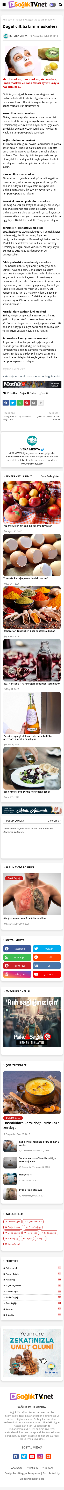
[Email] (34, 403)
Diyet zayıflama (34, 1221)
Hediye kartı (25, 1174)
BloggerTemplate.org (32, 1478)
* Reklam (47, 1468)
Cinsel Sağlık (14, 1221)
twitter (49, 948)
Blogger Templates (29, 1473)
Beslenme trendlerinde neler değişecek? (26, 791)
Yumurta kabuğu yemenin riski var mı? (25, 578)
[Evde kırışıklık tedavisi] (10, 1194)
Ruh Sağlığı (13, 1238)
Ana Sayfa (8, 19)
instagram (19, 974)
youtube (49, 974)
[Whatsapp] (20, 403)
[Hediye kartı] (10, 1179)
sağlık (42, 1238)
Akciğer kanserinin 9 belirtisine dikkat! (25, 918)
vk (49, 965)
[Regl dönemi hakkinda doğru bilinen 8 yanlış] (10, 1146)
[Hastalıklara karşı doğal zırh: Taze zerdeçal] (32, 1092)
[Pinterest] (27, 403)
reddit (49, 957)
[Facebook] (6, 403)
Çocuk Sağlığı (14, 1244)
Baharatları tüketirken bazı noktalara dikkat (29, 630)
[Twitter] (13, 403)
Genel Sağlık (14, 1232)
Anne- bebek (33, 1273)
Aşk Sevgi (33, 1279)
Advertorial (33, 1267)
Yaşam (28, 1238)
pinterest (20, 965)
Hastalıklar (32, 1232)
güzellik (20, 19)
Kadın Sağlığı (50, 1232)
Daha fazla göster (50, 476)
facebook (20, 948)
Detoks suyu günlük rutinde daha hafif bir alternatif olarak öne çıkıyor (27, 737)
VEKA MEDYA (30, 449)
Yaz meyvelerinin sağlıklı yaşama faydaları (27, 525)
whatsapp (19, 957)
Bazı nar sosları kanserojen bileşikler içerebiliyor (31, 683)
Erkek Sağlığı (35, 1227)
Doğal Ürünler (28, 393)
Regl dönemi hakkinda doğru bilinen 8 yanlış (39, 1143)
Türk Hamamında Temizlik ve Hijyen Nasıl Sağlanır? (38, 1160)
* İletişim (32, 1468)
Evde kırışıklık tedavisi (30, 1189)
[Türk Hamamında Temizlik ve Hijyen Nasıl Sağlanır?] (10, 1162)
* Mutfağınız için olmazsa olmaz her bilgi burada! (31, 376)
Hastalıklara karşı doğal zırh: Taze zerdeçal (31, 1125)
